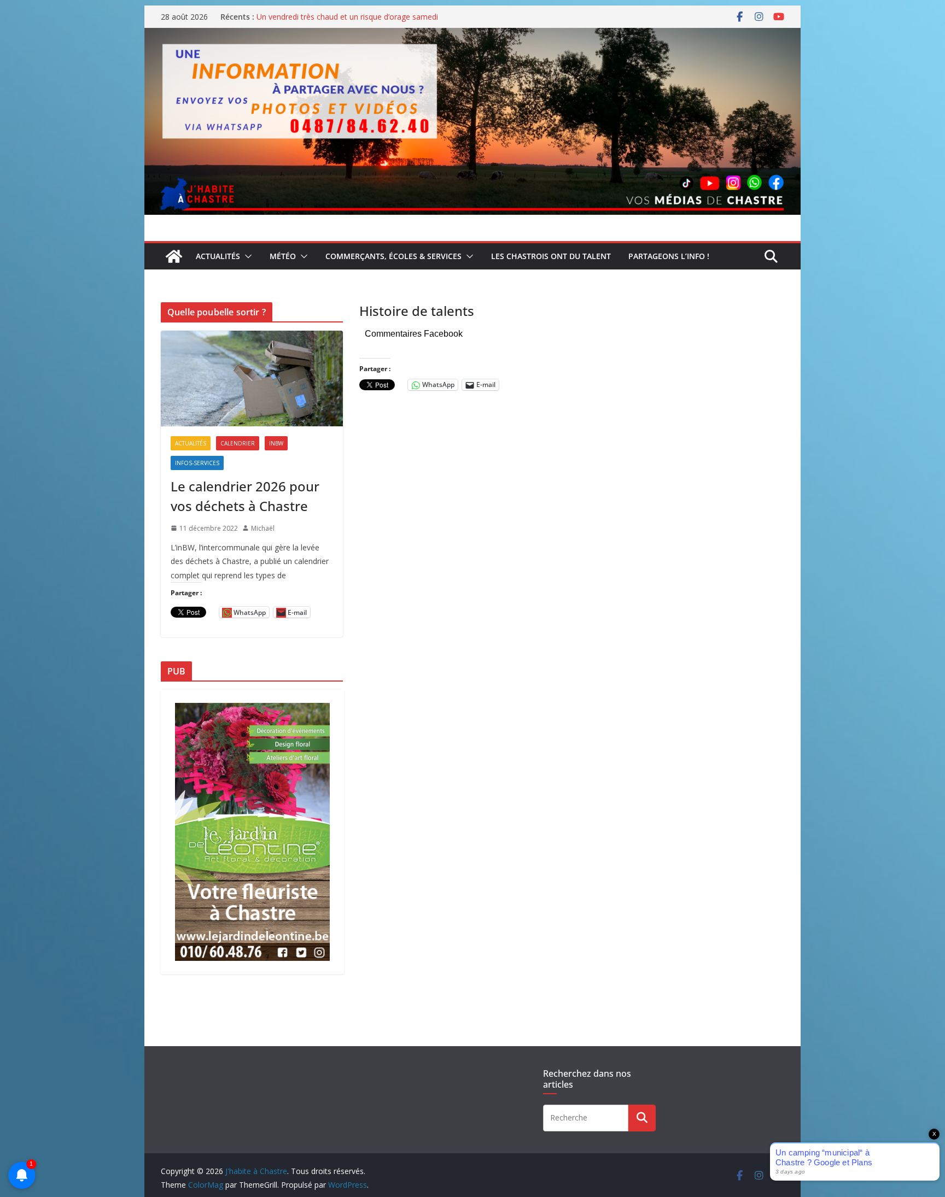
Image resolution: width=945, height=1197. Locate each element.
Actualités (218, 256)
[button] (246, 256)
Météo (283, 256)
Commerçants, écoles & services (393, 256)
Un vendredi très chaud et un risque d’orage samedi (347, 16)
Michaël (263, 528)
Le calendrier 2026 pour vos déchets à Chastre (245, 496)
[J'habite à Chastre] (174, 256)
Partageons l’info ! (668, 256)
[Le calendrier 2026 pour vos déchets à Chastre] (252, 378)
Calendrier (237, 443)
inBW (276, 443)
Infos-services (197, 463)
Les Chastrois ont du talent (551, 256)
